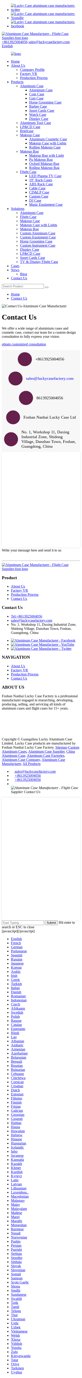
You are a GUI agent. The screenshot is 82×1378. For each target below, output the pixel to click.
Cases (15, 266)
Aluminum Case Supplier (46, 751)
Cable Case (37, 188)
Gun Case (36, 98)
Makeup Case (30, 135)
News (15, 270)
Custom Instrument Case (37, 245)
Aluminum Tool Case (35, 123)
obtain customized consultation (24, 344)
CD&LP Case (39, 192)
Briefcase (26, 131)
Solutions (17, 209)
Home (15, 61)
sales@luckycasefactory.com (49, 42)
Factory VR (28, 74)
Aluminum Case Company (21, 760)
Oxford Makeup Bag (44, 164)
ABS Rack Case (41, 184)
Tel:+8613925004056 (26, 616)
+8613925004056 (15, 42)
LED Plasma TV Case (45, 176)
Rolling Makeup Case (45, 147)
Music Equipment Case (46, 204)
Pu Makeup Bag (41, 159)
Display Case (38, 119)
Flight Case (28, 172)
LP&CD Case (30, 127)
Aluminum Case (32, 86)
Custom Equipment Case (38, 237)
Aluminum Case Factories (45, 755)
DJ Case (35, 200)
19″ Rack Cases (40, 180)
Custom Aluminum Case (37, 233)
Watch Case (37, 115)
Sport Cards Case (41, 110)
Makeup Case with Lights (47, 143)
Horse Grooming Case (45, 102)
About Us (18, 65)
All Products (32, 764)
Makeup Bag (29, 151)
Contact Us (19, 278)
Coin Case (36, 94)
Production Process (34, 78)
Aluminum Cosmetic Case (48, 139)
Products (17, 82)
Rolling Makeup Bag (44, 168)
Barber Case (38, 106)
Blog (23, 274)
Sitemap (61, 747)
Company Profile (32, 70)
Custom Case (38, 196)
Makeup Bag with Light (46, 155)
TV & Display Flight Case (39, 262)
